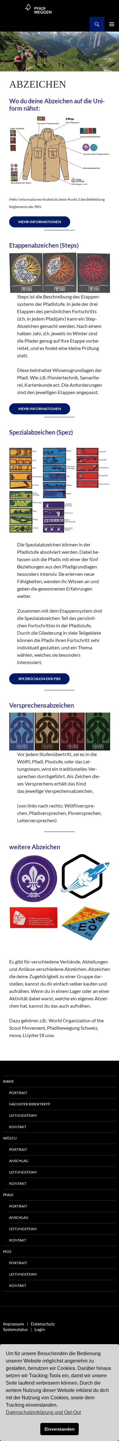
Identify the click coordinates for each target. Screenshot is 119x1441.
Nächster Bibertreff (29, 1104)
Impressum (13, 1323)
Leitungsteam (23, 1115)
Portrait (18, 1092)
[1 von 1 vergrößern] (50, 914)
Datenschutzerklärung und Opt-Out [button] (43, 1412)
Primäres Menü (111, 24)
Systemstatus (15, 1329)
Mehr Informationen (39, 221)
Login (39, 1329)
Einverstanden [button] (60, 1429)
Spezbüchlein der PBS (39, 678)
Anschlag (18, 1160)
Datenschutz (43, 1323)
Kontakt (17, 1126)
